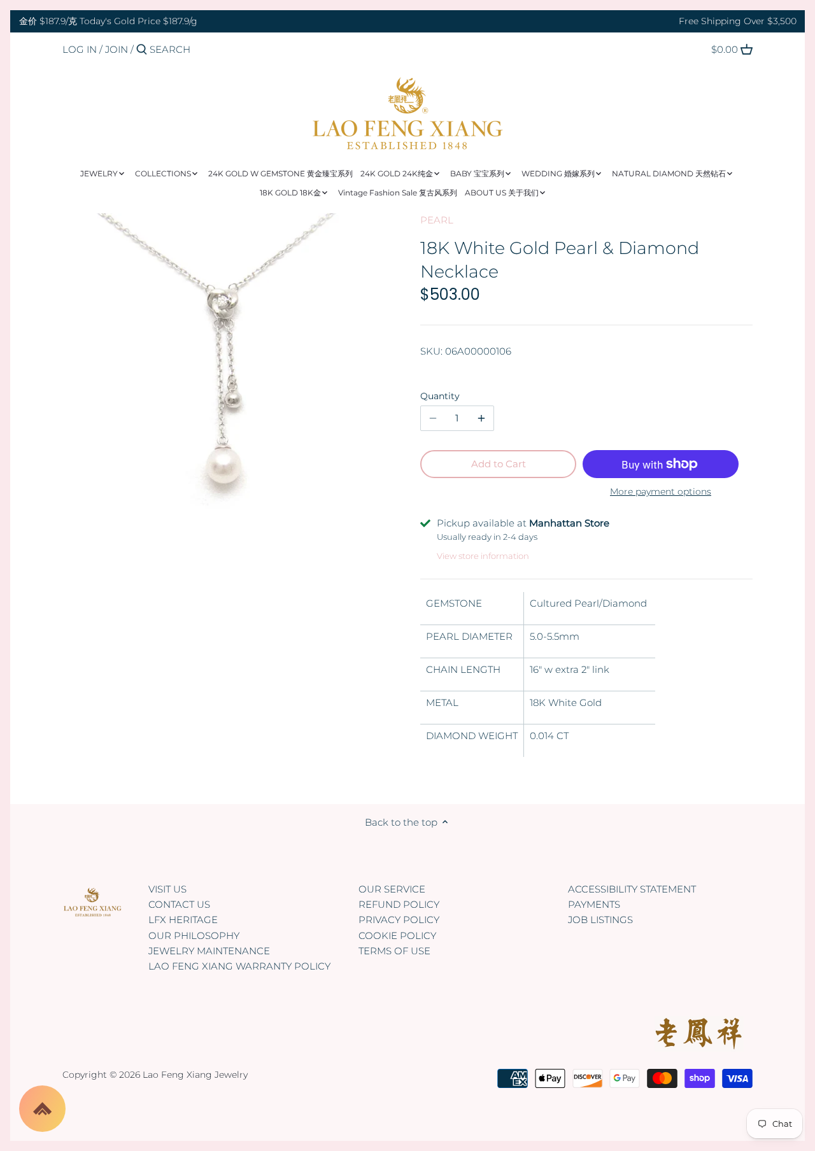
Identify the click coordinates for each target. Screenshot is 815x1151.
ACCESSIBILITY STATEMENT (632, 889)
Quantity (440, 396)
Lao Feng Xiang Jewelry (195, 1075)
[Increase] (481, 418)
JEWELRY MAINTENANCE (209, 951)
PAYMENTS (594, 904)
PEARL (436, 220)
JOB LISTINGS (600, 920)
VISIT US (167, 889)
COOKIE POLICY (397, 935)
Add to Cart (498, 464)
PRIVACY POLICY (398, 920)
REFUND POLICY (398, 904)
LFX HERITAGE (183, 920)
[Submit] (141, 50)
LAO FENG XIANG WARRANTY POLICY (239, 966)
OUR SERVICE (391, 889)
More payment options (660, 492)
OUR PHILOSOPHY (193, 935)
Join (116, 49)
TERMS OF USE (394, 951)
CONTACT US (179, 904)
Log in (79, 49)
